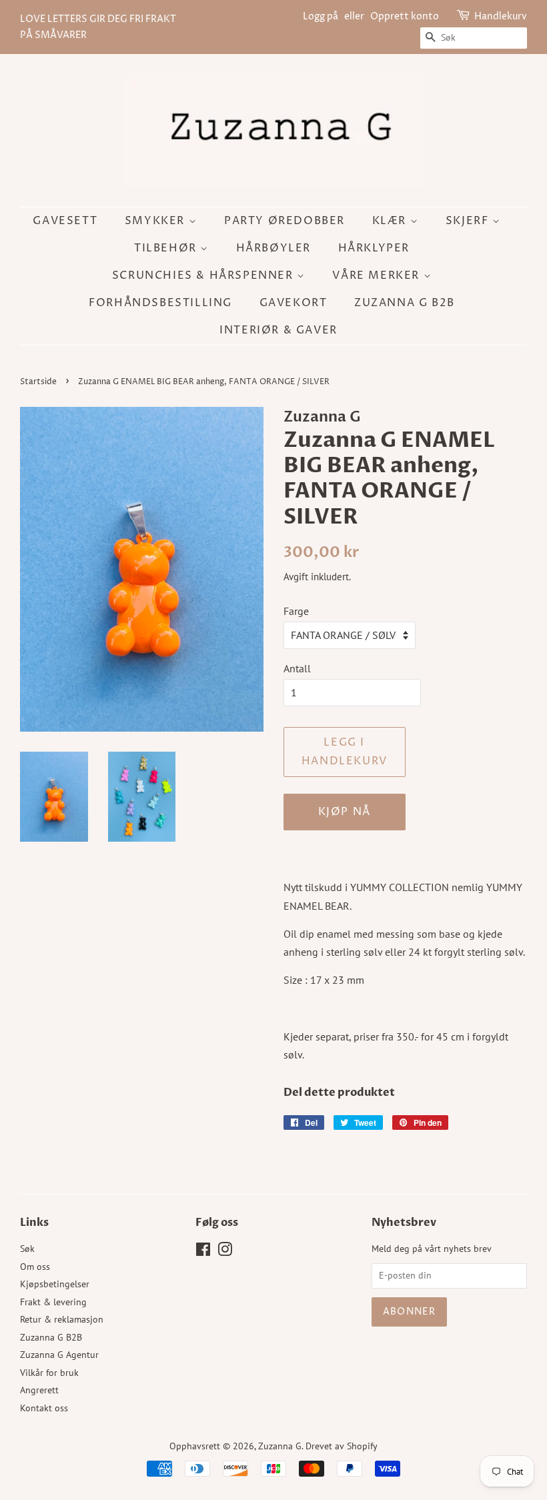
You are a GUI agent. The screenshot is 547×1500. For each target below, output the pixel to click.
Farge (296, 611)
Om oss (35, 1267)
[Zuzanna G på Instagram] (224, 1252)
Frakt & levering (53, 1302)
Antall (297, 668)
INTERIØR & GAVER (278, 330)
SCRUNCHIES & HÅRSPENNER (204, 275)
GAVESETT (65, 220)
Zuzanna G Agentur (59, 1355)
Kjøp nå (344, 811)
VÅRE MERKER (377, 275)
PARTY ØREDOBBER (284, 220)
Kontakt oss (44, 1408)
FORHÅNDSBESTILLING (160, 302)
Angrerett (39, 1390)
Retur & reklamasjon (61, 1319)
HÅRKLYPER (374, 248)
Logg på (320, 16)
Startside (38, 382)
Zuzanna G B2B (404, 302)
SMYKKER (157, 220)
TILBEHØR (167, 248)
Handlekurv (500, 16)
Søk (27, 1249)
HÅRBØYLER (273, 248)
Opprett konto (404, 16)
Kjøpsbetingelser (54, 1284)
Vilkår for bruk (49, 1373)
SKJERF (469, 220)
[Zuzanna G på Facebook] (203, 1252)
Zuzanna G (280, 1446)
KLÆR (391, 220)
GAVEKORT (293, 302)
